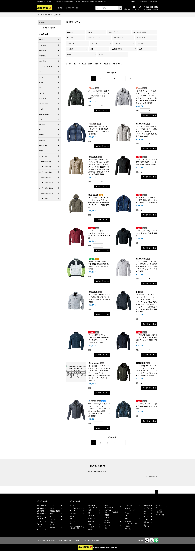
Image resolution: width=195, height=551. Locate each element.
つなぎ (52, 508)
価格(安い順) (97, 64)
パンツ (39, 521)
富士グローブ (146, 526)
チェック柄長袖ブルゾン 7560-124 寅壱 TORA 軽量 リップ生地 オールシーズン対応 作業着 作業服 (98, 339)
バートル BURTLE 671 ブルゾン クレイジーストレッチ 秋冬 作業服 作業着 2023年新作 (98, 94)
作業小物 (52, 522)
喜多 (89, 510)
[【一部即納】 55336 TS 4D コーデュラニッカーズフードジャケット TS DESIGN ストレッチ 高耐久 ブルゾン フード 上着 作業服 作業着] (123, 372)
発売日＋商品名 (117, 64)
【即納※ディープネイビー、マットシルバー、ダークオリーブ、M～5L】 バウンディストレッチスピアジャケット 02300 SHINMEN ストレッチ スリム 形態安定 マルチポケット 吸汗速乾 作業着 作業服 (146, 303)
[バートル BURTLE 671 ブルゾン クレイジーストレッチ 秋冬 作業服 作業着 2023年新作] (76, 97)
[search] (120, 8)
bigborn (70, 38)
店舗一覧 (96, 540)
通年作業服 (40, 508)
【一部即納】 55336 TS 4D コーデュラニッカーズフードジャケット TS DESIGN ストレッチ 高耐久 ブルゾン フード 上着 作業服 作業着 (146, 370)
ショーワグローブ (107, 522)
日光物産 (127, 526)
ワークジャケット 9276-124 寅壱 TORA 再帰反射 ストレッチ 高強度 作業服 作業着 (146, 162)
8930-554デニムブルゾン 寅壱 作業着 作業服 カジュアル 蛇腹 (146, 406)
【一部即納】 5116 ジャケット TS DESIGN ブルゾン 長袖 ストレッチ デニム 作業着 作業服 (99, 298)
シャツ (39, 527)
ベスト (52, 505)
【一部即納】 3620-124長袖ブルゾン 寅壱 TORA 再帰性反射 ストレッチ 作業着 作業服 (146, 339)
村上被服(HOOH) (116, 49)
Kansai (90, 32)
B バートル (128, 529)
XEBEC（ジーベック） (109, 506)
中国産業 (70, 49)
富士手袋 (146, 508)
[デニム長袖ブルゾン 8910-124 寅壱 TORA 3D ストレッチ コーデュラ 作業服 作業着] (123, 203)
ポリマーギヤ (159, 506)
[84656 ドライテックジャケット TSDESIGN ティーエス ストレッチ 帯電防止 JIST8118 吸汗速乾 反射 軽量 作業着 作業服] (123, 132)
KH (89, 513)
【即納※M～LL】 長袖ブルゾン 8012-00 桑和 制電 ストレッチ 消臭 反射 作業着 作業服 (98, 265)
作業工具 (52, 519)
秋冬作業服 (40, 514)
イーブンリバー (141, 38)
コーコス (94, 43)
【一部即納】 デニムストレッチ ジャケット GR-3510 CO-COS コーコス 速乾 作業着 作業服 (99, 130)
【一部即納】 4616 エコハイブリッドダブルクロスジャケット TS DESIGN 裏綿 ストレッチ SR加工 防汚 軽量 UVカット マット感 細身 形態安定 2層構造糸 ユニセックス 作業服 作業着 (98, 166)
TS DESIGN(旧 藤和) (139, 32)
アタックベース (118, 38)
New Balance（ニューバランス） (131, 522)
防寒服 (52, 514)
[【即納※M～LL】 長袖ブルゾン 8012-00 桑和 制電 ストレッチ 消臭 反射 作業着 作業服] (76, 267)
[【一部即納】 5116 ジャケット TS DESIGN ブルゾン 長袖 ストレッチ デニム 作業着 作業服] (76, 301)
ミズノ (146, 516)
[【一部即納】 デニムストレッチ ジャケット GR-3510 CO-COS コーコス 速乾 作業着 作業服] (76, 132)
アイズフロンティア (94, 38)
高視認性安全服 (55, 511)
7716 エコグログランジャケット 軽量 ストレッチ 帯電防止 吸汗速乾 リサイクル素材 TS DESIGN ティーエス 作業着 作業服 (146, 266)
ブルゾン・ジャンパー (40, 517)
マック (146, 511)
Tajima (127, 513)
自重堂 (69, 54)
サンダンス (91, 530)
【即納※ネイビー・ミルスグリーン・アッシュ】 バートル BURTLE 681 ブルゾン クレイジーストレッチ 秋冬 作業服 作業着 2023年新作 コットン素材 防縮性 (146, 97)
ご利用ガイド (133, 1)
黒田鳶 (72, 505)
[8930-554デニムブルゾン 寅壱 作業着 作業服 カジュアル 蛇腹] (123, 410)
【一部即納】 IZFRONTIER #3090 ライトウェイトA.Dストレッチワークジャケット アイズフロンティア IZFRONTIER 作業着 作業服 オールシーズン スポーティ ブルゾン (99, 373)
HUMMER (70, 32)
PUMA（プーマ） (113, 32)
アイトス (72, 511)
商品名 (84, 64)
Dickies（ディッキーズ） (130, 509)
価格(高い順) (107, 64)
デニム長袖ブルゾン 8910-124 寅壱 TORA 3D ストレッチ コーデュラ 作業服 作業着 (146, 200)
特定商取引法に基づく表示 (47, 540)
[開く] (59, 39)
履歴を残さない (153, 476)
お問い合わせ (153, 1)
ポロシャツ (40, 524)
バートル (140, 43)
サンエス (91, 527)
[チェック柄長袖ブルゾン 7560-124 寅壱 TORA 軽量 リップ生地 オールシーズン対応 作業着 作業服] (76, 341)
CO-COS (91, 521)
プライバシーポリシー (65, 540)
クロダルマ (91, 516)
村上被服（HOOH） (159, 511)
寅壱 (91, 49)
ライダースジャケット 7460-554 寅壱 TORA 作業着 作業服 (146, 233)
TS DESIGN (128, 505)
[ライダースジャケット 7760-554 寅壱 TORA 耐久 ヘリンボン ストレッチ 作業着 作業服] (76, 237)
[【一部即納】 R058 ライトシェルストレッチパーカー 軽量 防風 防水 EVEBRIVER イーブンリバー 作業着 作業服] (76, 203)
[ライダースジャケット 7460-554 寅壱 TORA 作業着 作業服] (123, 237)
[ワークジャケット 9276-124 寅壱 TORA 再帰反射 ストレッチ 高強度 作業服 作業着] (123, 165)
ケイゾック (91, 518)
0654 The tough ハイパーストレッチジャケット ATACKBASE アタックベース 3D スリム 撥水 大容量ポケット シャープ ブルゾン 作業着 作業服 (99, 410)
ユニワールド (160, 515)
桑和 (140, 49)
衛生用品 (52, 528)
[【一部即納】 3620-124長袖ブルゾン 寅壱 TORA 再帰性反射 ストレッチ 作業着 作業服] (123, 341)
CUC (126, 516)
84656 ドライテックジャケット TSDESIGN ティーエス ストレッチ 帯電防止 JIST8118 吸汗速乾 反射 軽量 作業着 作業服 (146, 131)
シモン (106, 518)
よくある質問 (143, 1)
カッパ (52, 525)
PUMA (146, 519)
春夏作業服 (40, 511)
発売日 (90, 64)
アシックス (73, 514)
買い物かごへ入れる (102, 110)
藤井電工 (146, 522)
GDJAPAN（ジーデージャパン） (111, 511)
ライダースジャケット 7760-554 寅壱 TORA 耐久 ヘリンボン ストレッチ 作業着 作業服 (99, 234)
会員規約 (77, 540)
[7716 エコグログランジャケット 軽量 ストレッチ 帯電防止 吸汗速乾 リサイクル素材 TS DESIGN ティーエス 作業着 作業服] (123, 267)
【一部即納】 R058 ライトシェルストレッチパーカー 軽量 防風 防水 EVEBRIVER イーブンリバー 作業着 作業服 (99, 202)
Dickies (101, 54)
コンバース (70, 43)
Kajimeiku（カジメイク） (93, 506)
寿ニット (91, 524)
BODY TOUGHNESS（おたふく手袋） (76, 527)
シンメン (117, 43)
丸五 (145, 514)
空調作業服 (40, 505)
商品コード (77, 64)
